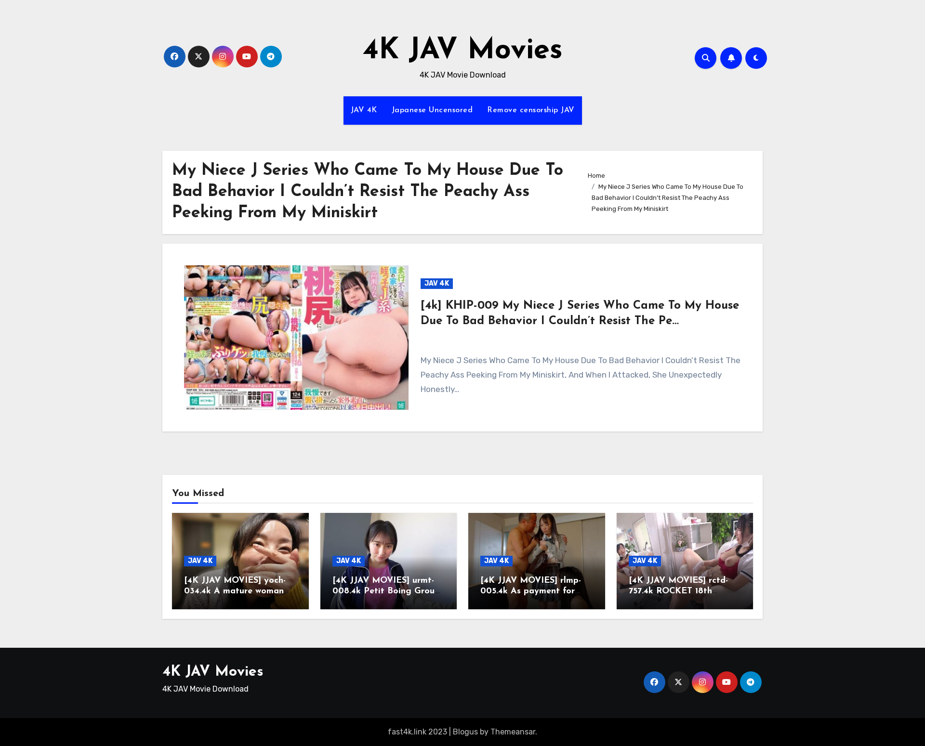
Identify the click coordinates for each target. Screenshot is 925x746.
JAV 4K (364, 110)
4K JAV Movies (463, 51)
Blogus (465, 731)
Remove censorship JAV (531, 110)
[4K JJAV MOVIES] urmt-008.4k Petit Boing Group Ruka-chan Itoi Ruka (386, 591)
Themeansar (512, 731)
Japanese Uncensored (432, 110)
